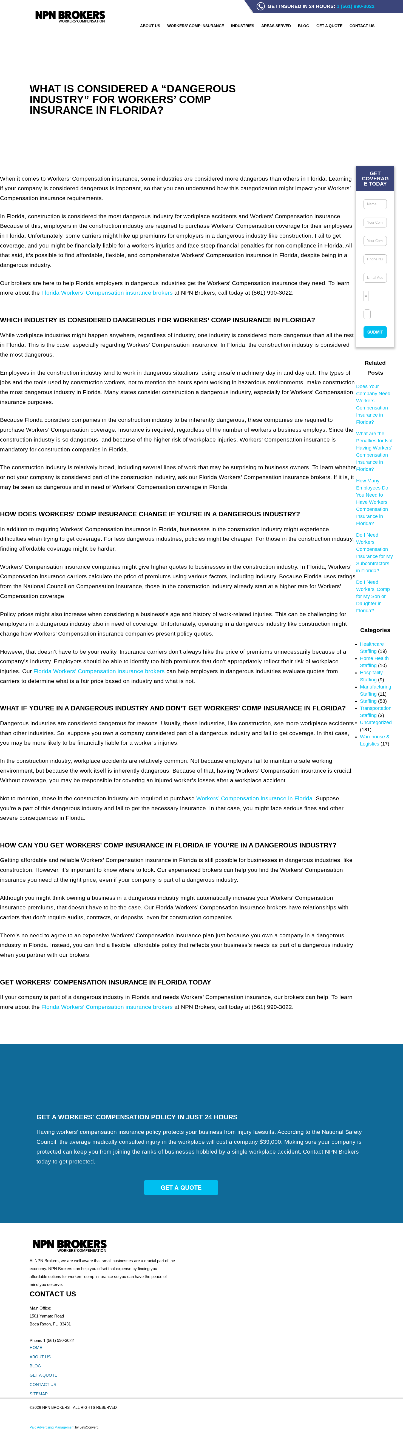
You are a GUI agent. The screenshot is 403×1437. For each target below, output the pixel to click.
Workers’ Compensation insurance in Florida (254, 798)
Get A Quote (181, 1187)
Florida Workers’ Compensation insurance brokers (107, 292)
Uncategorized (376, 722)
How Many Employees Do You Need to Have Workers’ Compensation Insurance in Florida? (372, 502)
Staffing (368, 701)
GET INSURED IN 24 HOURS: (321, 6)
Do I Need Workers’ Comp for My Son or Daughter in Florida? (373, 596)
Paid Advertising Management (52, 1427)
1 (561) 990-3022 (58, 1340)
